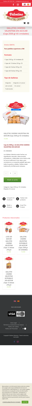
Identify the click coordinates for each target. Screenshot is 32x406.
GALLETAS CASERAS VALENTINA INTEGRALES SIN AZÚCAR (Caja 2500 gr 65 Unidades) (23, 243)
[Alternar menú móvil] (28, 23)
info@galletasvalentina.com (22, 1)
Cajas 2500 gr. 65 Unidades (18, 187)
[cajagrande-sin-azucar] (16, 114)
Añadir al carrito (12, 180)
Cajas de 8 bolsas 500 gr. (12, 71)
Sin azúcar (12, 189)
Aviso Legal (13, 323)
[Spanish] (18, 301)
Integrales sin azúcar (19, 83)
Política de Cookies (13, 326)
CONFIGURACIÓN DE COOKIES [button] (11, 402)
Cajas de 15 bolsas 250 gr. (13, 63)
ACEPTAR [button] (25, 402)
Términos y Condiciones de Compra (13, 325)
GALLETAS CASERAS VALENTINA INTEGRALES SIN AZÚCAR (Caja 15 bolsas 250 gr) (9, 278)
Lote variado (8, 86)
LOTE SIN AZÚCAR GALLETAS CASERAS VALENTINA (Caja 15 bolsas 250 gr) (9, 243)
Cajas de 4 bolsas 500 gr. (12, 67)
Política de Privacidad (11, 328)
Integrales (8, 83)
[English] (15, 301)
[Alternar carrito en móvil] (24, 23)
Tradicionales (9, 89)
